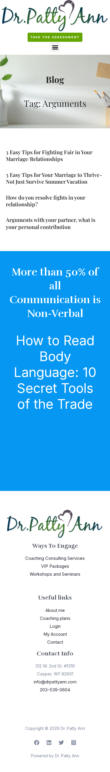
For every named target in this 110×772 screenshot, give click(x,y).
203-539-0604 (55, 690)
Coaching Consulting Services (55, 558)
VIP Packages (55, 566)
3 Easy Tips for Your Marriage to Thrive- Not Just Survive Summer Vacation (54, 178)
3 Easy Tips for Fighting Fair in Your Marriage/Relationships (49, 155)
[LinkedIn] (49, 742)
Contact (55, 642)
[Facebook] (36, 742)
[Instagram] (73, 742)
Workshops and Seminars (55, 574)
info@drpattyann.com (55, 682)
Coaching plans (55, 618)
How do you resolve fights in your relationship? (45, 201)
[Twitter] (61, 742)
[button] (55, 47)
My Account (55, 634)
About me (55, 610)
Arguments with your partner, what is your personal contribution (50, 223)
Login (55, 626)
